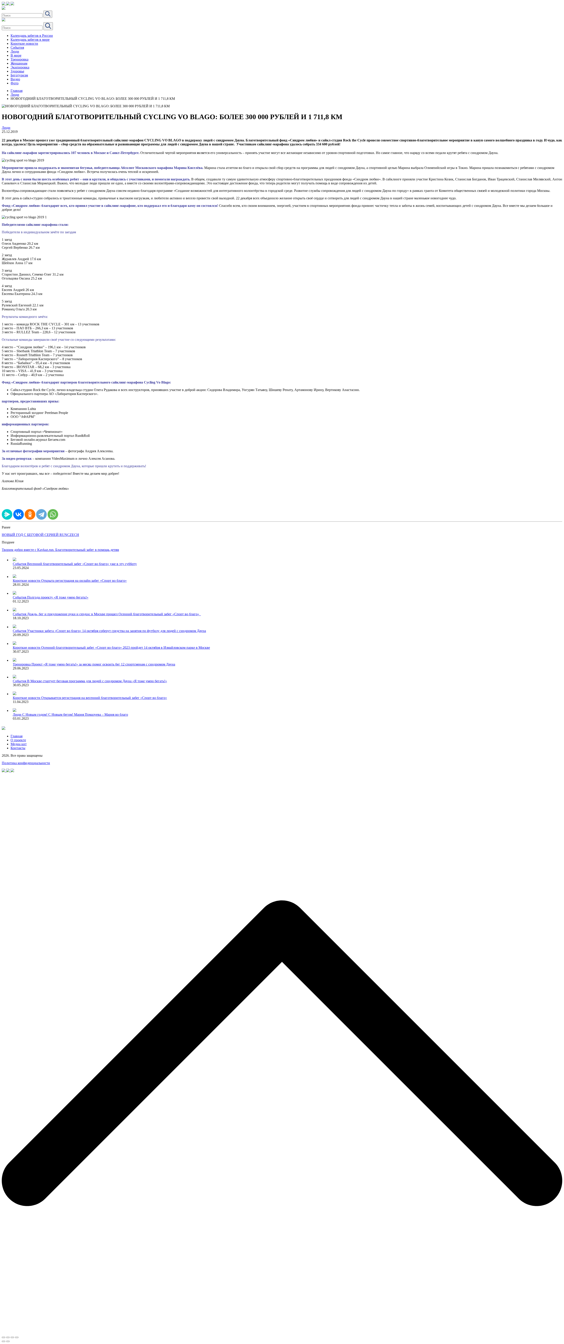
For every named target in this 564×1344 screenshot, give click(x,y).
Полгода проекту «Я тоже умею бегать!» (57, 597)
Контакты (18, 748)
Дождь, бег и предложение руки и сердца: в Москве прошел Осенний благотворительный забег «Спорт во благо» (114, 614)
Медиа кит (19, 744)
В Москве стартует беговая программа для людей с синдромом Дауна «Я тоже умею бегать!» (97, 681)
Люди (15, 51)
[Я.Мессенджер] (7, 514)
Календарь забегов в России (32, 35)
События (17, 47)
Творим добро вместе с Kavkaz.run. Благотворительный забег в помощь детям (60, 550)
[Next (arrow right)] (8, 1341)
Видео (15, 79)
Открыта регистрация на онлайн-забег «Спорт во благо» (84, 580)
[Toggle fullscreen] (12, 1337)
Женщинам (19, 63)
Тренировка (19, 59)
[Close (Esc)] (3, 1337)
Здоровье (17, 71)
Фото (15, 83)
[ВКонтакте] (18, 514)
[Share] (8, 1337)
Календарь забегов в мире (30, 39)
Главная (16, 91)
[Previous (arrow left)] (3, 1341)
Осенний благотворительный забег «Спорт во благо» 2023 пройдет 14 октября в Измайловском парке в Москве (125, 647)
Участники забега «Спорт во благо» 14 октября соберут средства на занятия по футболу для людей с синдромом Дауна (116, 631)
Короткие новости (24, 43)
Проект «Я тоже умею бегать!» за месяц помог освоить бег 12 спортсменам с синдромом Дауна (103, 664)
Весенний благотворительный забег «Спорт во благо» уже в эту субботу (82, 564)
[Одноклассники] (30, 514)
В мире (16, 55)
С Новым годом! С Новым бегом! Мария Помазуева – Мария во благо (75, 714)
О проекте (18, 740)
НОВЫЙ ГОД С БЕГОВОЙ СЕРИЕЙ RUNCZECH (40, 535)
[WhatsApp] (53, 514)
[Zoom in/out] (17, 1337)
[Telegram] (41, 514)
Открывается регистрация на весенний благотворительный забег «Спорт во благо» (104, 698)
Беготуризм (19, 75)
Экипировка (20, 67)
